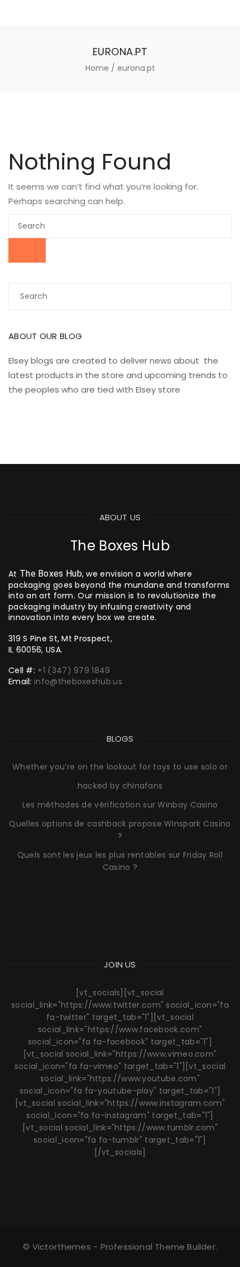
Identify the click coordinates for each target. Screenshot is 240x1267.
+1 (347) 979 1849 (73, 670)
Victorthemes (61, 1247)
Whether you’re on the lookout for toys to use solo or (120, 766)
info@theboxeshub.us (78, 681)
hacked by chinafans (120, 785)
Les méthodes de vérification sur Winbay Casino (120, 804)
